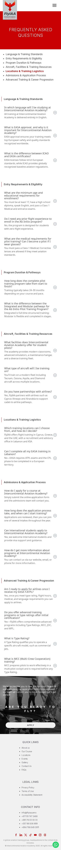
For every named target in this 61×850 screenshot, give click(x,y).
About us (26, 748)
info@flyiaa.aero (29, 812)
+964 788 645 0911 (30, 827)
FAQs (24, 770)
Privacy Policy (28, 787)
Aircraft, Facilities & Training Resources (28, 66)
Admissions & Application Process (26, 75)
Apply (30, 725)
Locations (26, 755)
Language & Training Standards (24, 54)
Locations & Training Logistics (25, 71)
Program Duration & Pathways (23, 62)
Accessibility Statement (32, 795)
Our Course (27, 751)
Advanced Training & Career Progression (29, 79)
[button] (54, 5)
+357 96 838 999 (29, 823)
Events (25, 759)
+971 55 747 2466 (29, 816)
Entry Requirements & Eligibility (24, 58)
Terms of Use (28, 791)
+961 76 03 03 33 (29, 820)
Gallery (25, 762)
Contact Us (26, 766)
